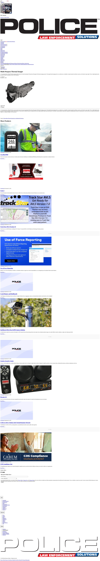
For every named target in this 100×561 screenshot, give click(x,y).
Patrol (1, 48)
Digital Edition (6, 17)
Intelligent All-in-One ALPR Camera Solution (12, 330)
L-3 (3, 118)
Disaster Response (3, 44)
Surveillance (6, 118)
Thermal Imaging (11, 118)
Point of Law (2, 50)
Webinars (15, 0)
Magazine (8, 63)
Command (2, 42)
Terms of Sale (12, 560)
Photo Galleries (24, 63)
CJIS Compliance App (6, 464)
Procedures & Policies (4, 52)
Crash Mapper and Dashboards (8, 294)
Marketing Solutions (27, 64)
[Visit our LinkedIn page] (3, 472)
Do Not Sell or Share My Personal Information (22, 560)
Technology (2, 55)
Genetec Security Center (7, 361)
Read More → (2, 158)
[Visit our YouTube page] (4, 472)
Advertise (2, 64)
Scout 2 (2, 190)
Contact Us (11, 64)
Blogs (6, 63)
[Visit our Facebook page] (0, 472)
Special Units (4, 505)
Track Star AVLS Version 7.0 (8, 226)
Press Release (15, 64)
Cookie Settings (6, 64)
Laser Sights (16, 118)
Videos (12, 0)
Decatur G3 (3, 397)
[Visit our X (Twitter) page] (1, 472)
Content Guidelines (20, 64)
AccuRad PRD (4, 154)
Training (1, 57)
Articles (10, 0)
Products (21, 63)
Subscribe (2, 17)
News (8, 0)
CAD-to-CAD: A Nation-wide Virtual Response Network (15, 422)
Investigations (2, 46)
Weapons (1, 61)
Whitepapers (12, 63)
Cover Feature (4, 0)
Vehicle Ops (2, 59)
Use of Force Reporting (6, 268)
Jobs (28, 63)
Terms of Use (7, 560)
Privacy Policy (2, 560)
